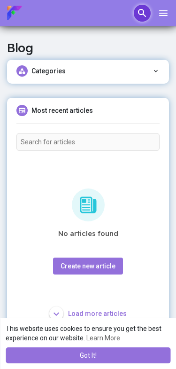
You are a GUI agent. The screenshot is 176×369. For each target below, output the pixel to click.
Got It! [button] (88, 355)
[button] (142, 13)
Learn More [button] (103, 338)
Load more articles (97, 313)
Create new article (88, 266)
